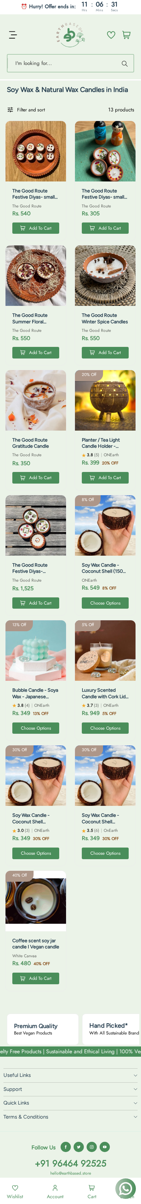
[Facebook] (66, 1147)
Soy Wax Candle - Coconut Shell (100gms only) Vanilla (104, 821)
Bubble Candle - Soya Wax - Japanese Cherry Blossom (35, 696)
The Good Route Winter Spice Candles (105, 318)
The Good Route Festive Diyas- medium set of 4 (30, 571)
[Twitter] (79, 1147)
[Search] (125, 63)
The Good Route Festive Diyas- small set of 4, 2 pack (33, 197)
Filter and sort (31, 109)
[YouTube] (105, 1147)
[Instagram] (92, 1147)
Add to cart (40, 228)
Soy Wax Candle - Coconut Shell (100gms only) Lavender (31, 824)
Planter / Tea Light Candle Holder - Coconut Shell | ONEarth (101, 449)
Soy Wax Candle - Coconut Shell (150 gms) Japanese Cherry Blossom (102, 574)
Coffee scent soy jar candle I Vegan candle (35, 944)
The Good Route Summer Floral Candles (30, 321)
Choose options (105, 603)
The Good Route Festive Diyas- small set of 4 (103, 197)
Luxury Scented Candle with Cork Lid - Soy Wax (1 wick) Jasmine (105, 699)
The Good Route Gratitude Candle (30, 443)
